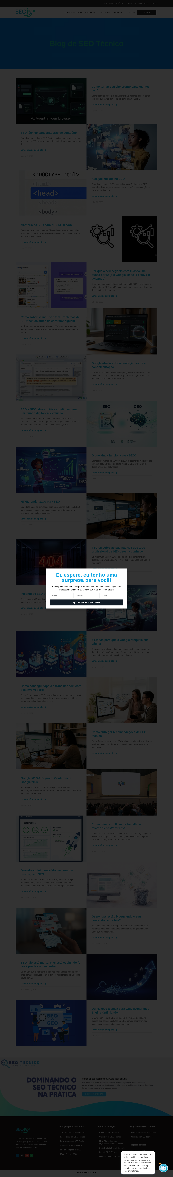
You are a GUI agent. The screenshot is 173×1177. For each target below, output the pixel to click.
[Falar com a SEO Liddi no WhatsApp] (163, 1168)
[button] (123, 572)
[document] (86, 588)
